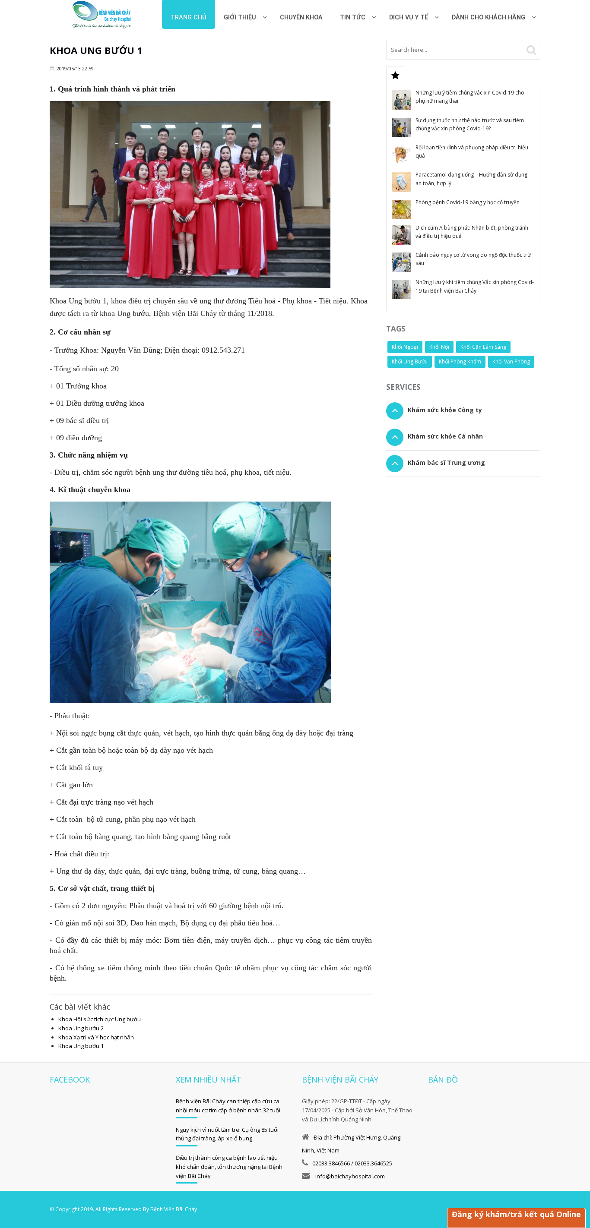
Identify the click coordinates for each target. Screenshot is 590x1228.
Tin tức (352, 17)
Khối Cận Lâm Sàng (483, 346)
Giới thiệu (240, 17)
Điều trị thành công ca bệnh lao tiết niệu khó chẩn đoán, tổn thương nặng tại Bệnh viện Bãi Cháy (229, 1167)
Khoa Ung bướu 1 (81, 1046)
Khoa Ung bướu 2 (81, 1028)
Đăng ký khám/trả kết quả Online (516, 1214)
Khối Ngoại (405, 346)
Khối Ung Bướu (410, 361)
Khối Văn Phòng (511, 361)
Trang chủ (188, 17)
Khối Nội (439, 346)
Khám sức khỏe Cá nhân (445, 436)
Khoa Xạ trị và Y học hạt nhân (96, 1037)
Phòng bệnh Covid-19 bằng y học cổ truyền (468, 202)
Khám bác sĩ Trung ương (446, 462)
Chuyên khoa (301, 17)
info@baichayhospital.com (349, 1176)
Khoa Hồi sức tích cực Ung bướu (99, 1019)
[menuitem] (301, 14)
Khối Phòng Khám (460, 361)
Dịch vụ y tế (408, 17)
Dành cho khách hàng (488, 17)
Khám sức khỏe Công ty (445, 410)
